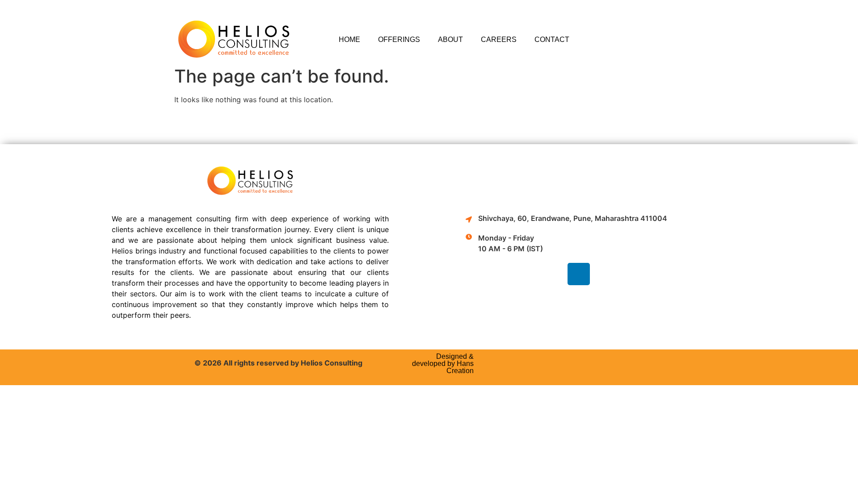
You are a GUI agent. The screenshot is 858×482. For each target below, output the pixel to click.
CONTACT (551, 39)
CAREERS (499, 39)
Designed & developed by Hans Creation (443, 363)
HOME (349, 39)
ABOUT (450, 39)
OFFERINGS (399, 39)
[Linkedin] (579, 274)
